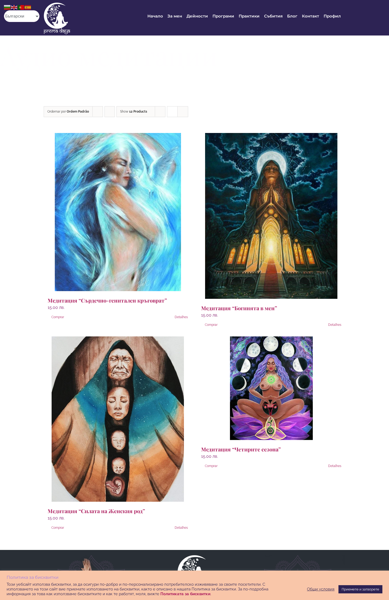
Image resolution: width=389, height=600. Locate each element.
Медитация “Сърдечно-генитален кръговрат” (107, 300)
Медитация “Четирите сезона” (241, 449)
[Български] (7, 7)
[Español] (28, 7)
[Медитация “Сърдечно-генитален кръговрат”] (118, 212)
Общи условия (320, 589)
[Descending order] (110, 111)
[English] (14, 7)
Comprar (57, 317)
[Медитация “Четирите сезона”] (271, 388)
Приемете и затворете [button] (360, 589)
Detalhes (181, 317)
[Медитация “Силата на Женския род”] (118, 419)
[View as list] (183, 111)
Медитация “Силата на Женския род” (96, 510)
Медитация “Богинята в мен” (239, 308)
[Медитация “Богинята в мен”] (271, 216)
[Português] (21, 7)
